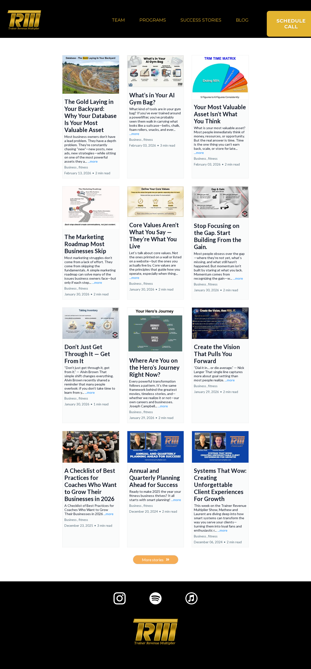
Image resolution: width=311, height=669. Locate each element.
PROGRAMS (152, 20)
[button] (90, 116)
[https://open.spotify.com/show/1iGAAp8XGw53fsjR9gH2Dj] (155, 598)
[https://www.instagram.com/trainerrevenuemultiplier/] (119, 598)
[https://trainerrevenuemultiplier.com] (24, 20)
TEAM (118, 20)
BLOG (242, 20)
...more (93, 161)
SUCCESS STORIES (201, 20)
